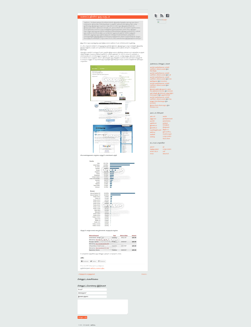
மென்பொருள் (167, 134)
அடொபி (152, 116)
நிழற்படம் (166, 129)
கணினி (152, 134)
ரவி (164, 151)
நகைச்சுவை (167, 121)
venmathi (170, 91)
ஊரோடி (93, 268)
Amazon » (144, 274)
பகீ (170, 75)
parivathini (153, 103)
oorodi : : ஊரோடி (94, 5)
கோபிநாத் (153, 71)
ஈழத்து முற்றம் (154, 149)
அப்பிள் (152, 121)
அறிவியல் (153, 123)
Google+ (164, 20)
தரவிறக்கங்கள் (168, 119)
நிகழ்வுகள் (166, 127)
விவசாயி (166, 153)
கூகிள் (165, 116)
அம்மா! (152, 147)
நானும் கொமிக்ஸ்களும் (157, 101)
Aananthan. (164, 81)
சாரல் (152, 153)
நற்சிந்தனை (154, 81)
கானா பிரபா (154, 151)
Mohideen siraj (154, 107)
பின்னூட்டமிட (101, 265)
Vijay (170, 99)
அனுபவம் (153, 119)
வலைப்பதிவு (100, 268)
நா (163, 147)
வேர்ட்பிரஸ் (166, 138)
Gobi (170, 79)
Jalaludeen (153, 87)
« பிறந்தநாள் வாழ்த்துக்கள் (86, 274)
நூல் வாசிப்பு (167, 132)
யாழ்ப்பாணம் (167, 136)
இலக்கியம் (153, 128)
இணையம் (153, 125)
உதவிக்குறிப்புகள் (155, 130)
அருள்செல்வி (165, 95)
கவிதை (152, 137)
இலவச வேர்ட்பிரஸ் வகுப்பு (158, 105)
